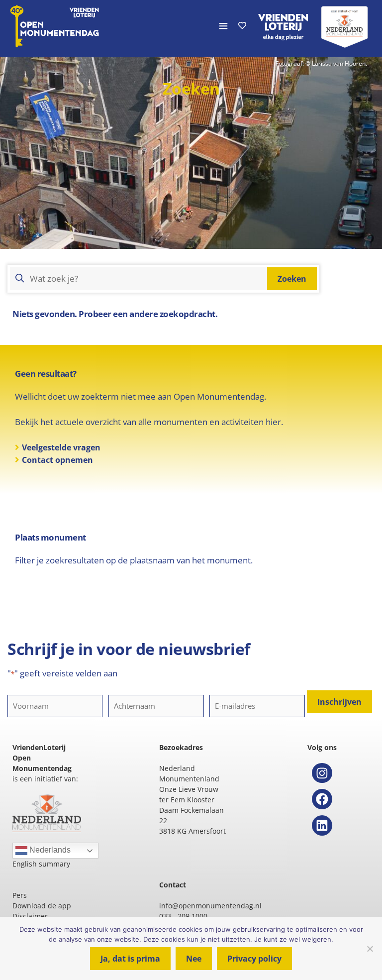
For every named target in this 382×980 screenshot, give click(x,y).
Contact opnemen (57, 459)
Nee (193, 958)
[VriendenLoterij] (283, 25)
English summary (41, 864)
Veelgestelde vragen (61, 447)
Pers (19, 895)
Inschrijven (339, 701)
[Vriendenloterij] (345, 25)
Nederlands (49, 850)
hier (273, 422)
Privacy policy (254, 958)
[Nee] (370, 949)
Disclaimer (30, 916)
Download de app (41, 905)
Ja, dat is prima (130, 958)
